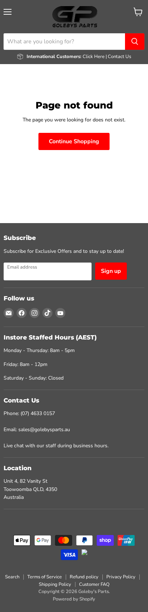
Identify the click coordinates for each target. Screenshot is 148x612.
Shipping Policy (55, 584)
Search (12, 577)
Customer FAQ (94, 584)
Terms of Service (44, 577)
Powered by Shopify (74, 599)
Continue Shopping (74, 141)
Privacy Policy (120, 577)
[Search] (134, 41)
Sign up (111, 271)
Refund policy (84, 577)
